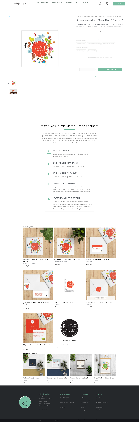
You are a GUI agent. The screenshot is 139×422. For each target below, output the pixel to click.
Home (80, 16)
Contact (85, 3)
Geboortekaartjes (42, 3)
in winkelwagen (110, 70)
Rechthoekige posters (92, 16)
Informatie (69, 3)
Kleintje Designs (52, 420)
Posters (84, 16)
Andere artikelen (57, 3)
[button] (10, 16)
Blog (77, 3)
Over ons (99, 394)
